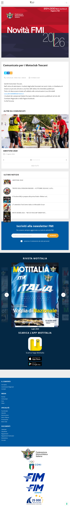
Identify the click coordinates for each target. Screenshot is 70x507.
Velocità (3, 413)
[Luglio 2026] (35, 295)
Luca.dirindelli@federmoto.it (14, 94)
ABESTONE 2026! (10, 151)
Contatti (3, 389)
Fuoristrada (4, 411)
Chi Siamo (4, 385)
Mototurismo (5, 415)
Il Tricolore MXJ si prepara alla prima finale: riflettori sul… (30, 196)
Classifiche (4, 431)
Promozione (4, 419)
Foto (2, 401)
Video (2, 403)
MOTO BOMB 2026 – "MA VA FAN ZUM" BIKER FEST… (29, 213)
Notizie (24, 78)
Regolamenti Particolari (7, 436)
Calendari (3, 429)
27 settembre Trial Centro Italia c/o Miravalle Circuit (28, 204)
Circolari (3, 440)
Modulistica (4, 438)
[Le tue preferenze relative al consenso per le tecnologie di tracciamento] (67, 504)
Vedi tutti (35, 166)
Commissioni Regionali (7, 387)
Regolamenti (4, 434)
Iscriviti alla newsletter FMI (35, 226)
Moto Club (17, 78)
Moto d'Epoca (5, 417)
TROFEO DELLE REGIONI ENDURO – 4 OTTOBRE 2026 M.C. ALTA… (33, 188)
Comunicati (10, 78)
